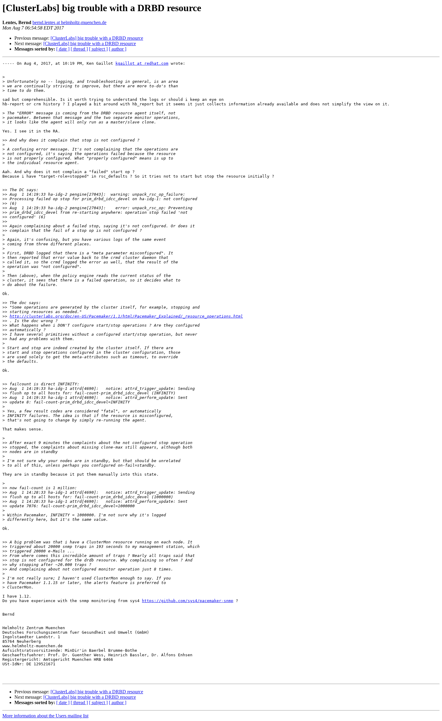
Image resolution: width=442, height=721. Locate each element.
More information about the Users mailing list (45, 715)
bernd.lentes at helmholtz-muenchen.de (69, 22)
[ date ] (62, 48)
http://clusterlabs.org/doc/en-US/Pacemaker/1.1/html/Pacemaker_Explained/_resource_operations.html (126, 316)
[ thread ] (79, 48)
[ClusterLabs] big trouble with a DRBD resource (97, 38)
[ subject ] (98, 48)
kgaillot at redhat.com (141, 63)
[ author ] (117, 48)
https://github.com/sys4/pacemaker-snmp (187, 600)
